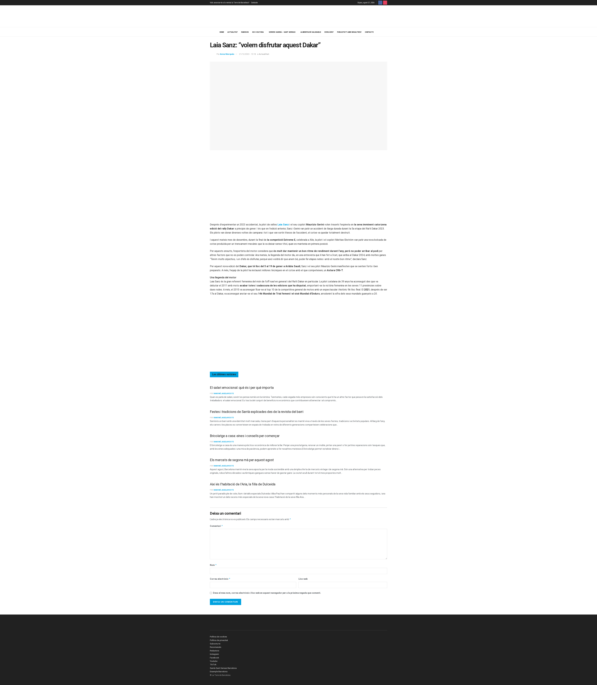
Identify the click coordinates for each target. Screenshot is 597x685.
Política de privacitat (219, 640)
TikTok (213, 664)
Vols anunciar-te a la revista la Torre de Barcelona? (229, 3)
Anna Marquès (227, 54)
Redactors (214, 651)
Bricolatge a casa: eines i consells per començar (245, 436)
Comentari (216, 525)
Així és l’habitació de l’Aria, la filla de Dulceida (242, 484)
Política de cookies (218, 637)
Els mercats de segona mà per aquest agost (242, 460)
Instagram (214, 654)
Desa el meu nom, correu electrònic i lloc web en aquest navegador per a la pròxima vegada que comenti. (267, 593)
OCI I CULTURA (258, 32)
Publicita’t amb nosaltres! (349, 32)
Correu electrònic (220, 578)
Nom (213, 564)
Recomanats (215, 647)
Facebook (214, 658)
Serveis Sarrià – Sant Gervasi (282, 32)
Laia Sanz (283, 224)
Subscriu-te (215, 644)
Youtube (213, 661)
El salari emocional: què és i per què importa (242, 388)
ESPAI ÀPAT (329, 32)
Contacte (254, 3)
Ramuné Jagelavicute (224, 394)
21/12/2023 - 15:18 (247, 54)
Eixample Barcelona (218, 671)
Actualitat (232, 32)
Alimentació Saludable (311, 32)
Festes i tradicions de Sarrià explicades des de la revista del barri (256, 412)
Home (222, 32)
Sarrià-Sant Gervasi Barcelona (223, 668)
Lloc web (303, 579)
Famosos (245, 32)
